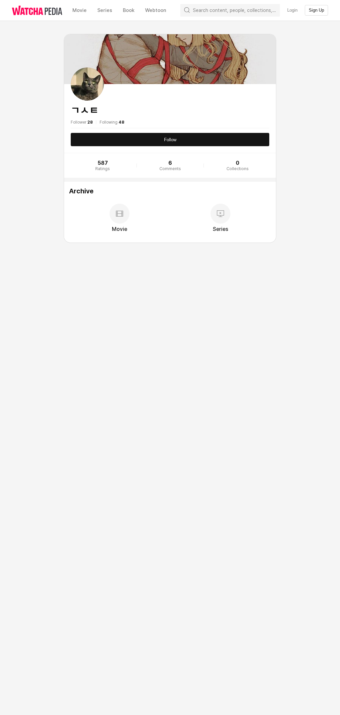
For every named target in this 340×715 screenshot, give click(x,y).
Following (112, 122)
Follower (82, 122)
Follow (170, 139)
